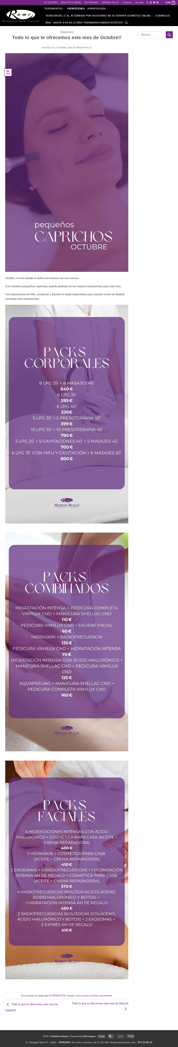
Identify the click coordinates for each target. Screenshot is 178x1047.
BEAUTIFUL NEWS (71, 2)
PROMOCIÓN (66, 32)
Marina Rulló (84, 48)
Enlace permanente (102, 995)
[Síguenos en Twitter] (154, 2)
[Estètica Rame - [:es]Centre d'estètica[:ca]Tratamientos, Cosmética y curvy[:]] (21, 16)
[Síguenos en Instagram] (151, 2)
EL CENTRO (50, 2)
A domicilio (162, 15)
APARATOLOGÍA (96, 8)
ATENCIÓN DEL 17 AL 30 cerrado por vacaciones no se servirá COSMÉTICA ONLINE (98, 15)
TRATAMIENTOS (53, 8)
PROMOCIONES (76, 8)
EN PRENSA (91, 2)
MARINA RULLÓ (110, 2)
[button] (170, 2)
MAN (48, 22)
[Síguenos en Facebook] (147, 2)
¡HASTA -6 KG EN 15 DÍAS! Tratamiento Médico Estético (88, 22)
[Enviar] (169, 34)
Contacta (127, 2)
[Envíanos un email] (157, 2)
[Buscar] (126, 22)
